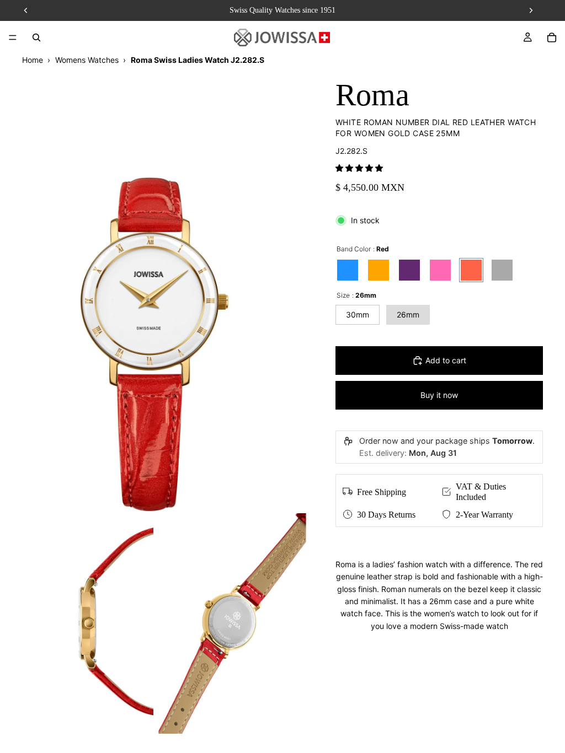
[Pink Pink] (440, 270)
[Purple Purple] (409, 270)
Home (32, 59)
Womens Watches (87, 59)
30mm (357, 314)
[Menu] (12, 37)
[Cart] (552, 37)
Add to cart (445, 360)
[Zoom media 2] (76, 623)
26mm (408, 314)
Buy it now (439, 395)
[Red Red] (471, 270)
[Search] (36, 37)
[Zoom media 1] (154, 288)
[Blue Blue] (347, 270)
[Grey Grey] (502, 270)
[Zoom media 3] (232, 623)
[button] (359, 168)
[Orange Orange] (378, 270)
